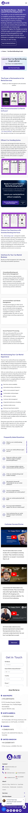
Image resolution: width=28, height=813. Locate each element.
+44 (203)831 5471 (8, 742)
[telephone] (1, 396)
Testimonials (13, 787)
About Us (4, 784)
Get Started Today (14, 68)
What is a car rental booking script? (14, 442)
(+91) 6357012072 (8, 699)
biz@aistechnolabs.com (10, 766)
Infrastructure (5, 787)
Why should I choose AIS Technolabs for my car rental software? (14, 483)
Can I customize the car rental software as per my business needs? (14, 515)
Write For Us (14, 784)
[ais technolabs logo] (14, 757)
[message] (1, 391)
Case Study (20, 784)
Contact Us (23, 202)
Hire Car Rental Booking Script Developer (10, 202)
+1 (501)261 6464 (8, 716)
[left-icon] (1, 51)
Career (4, 789)
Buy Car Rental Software (8, 43)
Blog (9, 784)
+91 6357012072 (21, 773)
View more (14, 642)
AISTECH (7, 769)
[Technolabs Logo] (5, 3)
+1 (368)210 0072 (8, 729)
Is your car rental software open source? (15, 450)
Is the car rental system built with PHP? (15, 498)
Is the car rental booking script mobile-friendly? (14, 474)
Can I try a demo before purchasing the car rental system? (15, 491)
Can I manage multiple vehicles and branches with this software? (15, 467)
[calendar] (1, 394)
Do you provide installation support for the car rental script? (15, 506)
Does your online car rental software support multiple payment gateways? (13, 459)
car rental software (6, 131)
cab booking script (8, 236)
